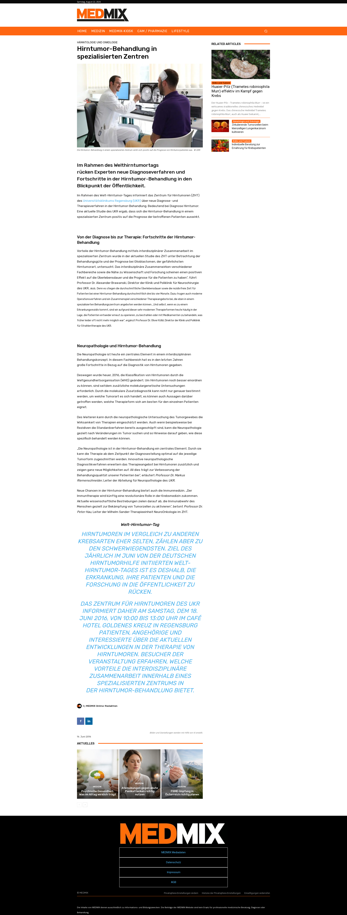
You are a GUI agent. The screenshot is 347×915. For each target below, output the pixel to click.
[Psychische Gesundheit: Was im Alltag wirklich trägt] (97, 774)
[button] (266, 31)
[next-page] (85, 804)
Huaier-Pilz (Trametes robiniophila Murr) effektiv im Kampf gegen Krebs (240, 91)
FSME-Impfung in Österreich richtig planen (182, 793)
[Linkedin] (89, 721)
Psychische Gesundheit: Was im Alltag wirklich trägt (97, 793)
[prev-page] (79, 804)
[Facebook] (80, 721)
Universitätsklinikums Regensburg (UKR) (112, 200)
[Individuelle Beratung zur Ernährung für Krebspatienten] (220, 146)
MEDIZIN (97, 787)
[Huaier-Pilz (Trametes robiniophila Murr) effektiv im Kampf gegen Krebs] (240, 64)
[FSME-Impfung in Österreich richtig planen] (182, 774)
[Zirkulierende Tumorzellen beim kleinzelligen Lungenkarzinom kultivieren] (220, 126)
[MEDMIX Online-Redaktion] (80, 706)
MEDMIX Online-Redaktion (101, 706)
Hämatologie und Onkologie (97, 42)
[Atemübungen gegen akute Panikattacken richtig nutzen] (140, 774)
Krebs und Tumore (221, 83)
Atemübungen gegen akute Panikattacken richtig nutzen (140, 791)
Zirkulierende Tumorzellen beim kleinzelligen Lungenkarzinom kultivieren (250, 128)
